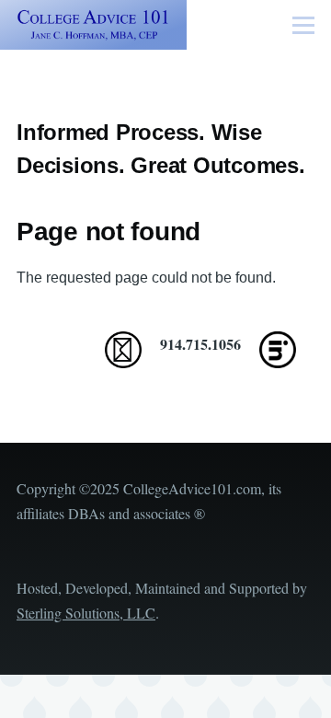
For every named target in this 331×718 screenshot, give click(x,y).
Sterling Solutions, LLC (86, 612)
